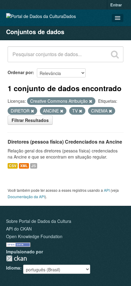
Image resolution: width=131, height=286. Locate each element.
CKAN (16, 258)
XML (24, 165)
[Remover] (90, 101)
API (107, 190)
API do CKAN (19, 229)
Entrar (116, 5)
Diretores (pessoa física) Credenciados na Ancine (65, 141)
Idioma (13, 268)
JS (33, 165)
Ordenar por (20, 72)
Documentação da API (26, 196)
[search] (115, 54)
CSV (12, 165)
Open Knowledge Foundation (34, 236)
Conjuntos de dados (35, 31)
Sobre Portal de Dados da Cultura (38, 221)
